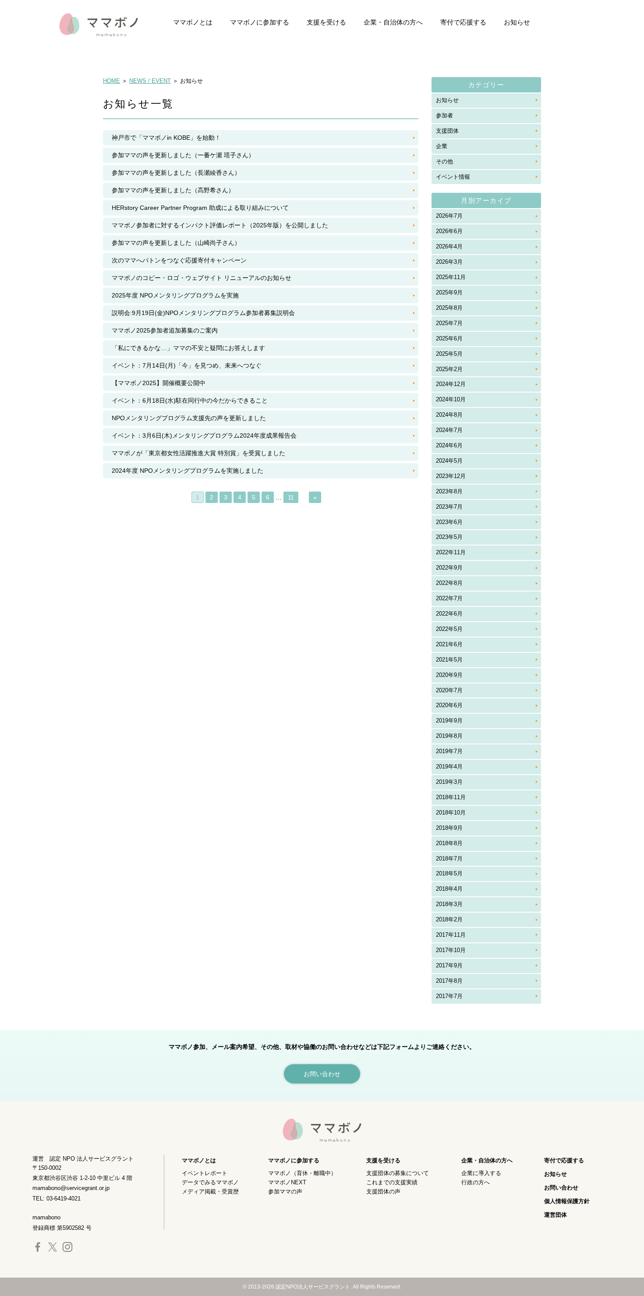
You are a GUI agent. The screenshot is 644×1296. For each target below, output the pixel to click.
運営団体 (555, 1214)
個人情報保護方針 (567, 1201)
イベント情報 (453, 177)
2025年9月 (449, 292)
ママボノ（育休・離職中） (302, 1173)
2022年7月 (449, 598)
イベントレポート (204, 1173)
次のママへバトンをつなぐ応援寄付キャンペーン (179, 260)
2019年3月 (449, 782)
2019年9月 (449, 720)
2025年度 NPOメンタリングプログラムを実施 (175, 295)
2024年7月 (449, 430)
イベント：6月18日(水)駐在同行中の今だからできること (190, 400)
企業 (441, 146)
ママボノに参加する (259, 22)
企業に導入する (481, 1173)
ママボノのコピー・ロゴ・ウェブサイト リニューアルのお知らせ (201, 277)
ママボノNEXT (287, 1182)
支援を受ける (326, 22)
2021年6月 (449, 644)
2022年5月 (449, 629)
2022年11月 (451, 552)
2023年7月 (449, 506)
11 (291, 497)
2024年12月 (451, 384)
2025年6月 (449, 338)
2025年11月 (451, 277)
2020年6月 (449, 705)
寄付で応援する (463, 22)
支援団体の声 (383, 1191)
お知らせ (517, 22)
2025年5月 (449, 354)
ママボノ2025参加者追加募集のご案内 (165, 330)
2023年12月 (451, 476)
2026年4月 (449, 246)
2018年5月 (449, 873)
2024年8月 (449, 414)
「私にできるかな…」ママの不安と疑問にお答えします (188, 347)
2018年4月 (449, 888)
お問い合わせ (561, 1187)
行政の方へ (475, 1182)
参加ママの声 (285, 1191)
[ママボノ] (90, 24)
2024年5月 (449, 460)
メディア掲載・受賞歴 (210, 1191)
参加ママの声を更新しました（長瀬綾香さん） (176, 172)
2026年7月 (449, 215)
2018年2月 (449, 919)
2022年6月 (449, 613)
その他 (444, 161)
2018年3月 (449, 904)
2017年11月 (451, 934)
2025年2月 (449, 369)
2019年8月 (449, 736)
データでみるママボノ (210, 1182)
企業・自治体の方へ (393, 22)
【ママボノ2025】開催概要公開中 (158, 382)
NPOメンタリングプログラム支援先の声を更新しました (189, 417)
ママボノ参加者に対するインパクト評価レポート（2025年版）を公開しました (220, 225)
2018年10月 (451, 812)
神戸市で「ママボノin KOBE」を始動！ (166, 137)
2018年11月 (451, 797)
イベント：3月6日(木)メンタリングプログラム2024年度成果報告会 (204, 435)
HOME (111, 81)
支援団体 (447, 130)
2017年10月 (451, 950)
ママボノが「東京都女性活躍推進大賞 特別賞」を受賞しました (198, 453)
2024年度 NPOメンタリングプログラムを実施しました (187, 470)
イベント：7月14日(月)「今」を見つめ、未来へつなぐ (187, 365)
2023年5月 (449, 537)
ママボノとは (192, 22)
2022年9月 (449, 567)
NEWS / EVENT (150, 81)
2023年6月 (449, 522)
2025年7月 (449, 323)
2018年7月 (449, 858)
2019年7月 (449, 751)
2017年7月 (449, 996)
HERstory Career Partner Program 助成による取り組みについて (200, 207)
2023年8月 (449, 491)
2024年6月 (449, 445)
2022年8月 (449, 583)
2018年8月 (449, 843)
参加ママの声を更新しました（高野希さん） (173, 190)
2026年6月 (449, 231)
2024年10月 (451, 399)
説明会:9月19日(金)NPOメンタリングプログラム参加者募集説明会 (203, 312)
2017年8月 (449, 980)
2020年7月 (449, 690)
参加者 (444, 115)
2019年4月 (449, 766)
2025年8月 (449, 308)
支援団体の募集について (397, 1173)
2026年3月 (449, 261)
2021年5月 (449, 659)
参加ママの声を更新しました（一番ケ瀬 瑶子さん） (183, 155)
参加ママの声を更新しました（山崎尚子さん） (176, 242)
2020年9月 (449, 675)
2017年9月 (449, 965)
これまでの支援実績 (392, 1182)
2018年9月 (449, 828)
